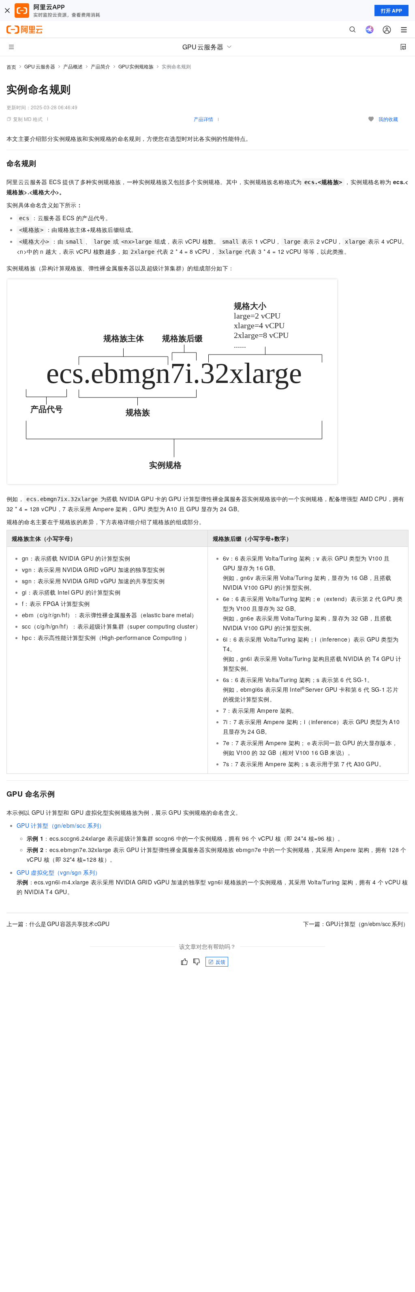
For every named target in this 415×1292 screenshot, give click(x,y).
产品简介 (100, 66)
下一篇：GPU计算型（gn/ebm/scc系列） (356, 924)
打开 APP (391, 10)
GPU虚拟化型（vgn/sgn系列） (59, 872)
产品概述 (73, 66)
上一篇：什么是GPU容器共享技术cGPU (57, 924)
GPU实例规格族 (136, 66)
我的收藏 (388, 118)
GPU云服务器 (39, 66)
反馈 (220, 961)
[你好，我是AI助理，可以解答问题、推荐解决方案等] (369, 29)
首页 (11, 66)
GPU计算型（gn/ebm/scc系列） (61, 825)
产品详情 (203, 118)
